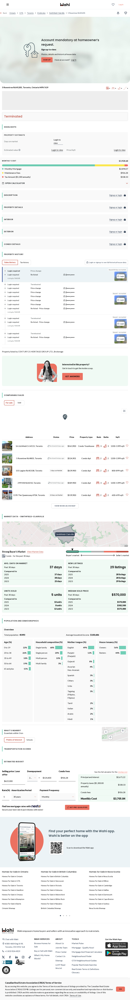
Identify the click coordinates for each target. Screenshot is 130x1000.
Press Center (61, 952)
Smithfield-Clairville (56, 13)
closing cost (122, 772)
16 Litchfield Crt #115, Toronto (29, 446)
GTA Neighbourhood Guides (84, 960)
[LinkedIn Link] (16, 957)
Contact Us (60, 956)
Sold (19, 403)
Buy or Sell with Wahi (43, 951)
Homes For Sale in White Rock (53, 899)
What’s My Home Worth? (42, 957)
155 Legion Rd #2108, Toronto (29, 470)
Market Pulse (78, 943)
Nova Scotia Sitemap (97, 908)
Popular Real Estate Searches (84, 965)
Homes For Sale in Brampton (13, 899)
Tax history (24, 262)
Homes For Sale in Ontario (12, 876)
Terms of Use (75, 995)
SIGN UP (47, 60)
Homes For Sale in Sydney (99, 904)
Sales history (10, 262)
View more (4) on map (65, 506)
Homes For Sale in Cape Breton (101, 899)
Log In (73, 60)
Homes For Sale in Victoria (51, 885)
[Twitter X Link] (3, 957)
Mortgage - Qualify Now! (83, 947)
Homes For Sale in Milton (99, 881)
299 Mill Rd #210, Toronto (29, 483)
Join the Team (61, 947)
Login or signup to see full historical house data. (108, 262)
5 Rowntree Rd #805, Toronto (29, 458)
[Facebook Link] (10, 957)
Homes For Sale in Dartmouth (100, 895)
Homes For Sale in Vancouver (52, 881)
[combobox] (13, 796)
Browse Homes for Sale (42, 945)
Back (5, 13)
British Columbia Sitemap (51, 908)
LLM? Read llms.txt (60, 966)
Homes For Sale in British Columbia (54, 876)
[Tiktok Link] (29, 957)
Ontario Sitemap (8, 908)
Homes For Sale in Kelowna (51, 890)
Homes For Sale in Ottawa (12, 895)
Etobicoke (41, 13)
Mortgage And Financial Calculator (87, 952)
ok (120, 989)
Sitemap (59, 960)
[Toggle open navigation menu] (7, 4)
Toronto (30, 13)
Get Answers (72, 376)
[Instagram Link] (23, 957)
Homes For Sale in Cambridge (100, 885)
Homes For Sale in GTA (11, 881)
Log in (121, 4)
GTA (21, 13)
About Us (59, 943)
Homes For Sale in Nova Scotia (101, 876)
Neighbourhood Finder (82, 956)
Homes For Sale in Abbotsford (53, 895)
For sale (9, 403)
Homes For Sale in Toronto (12, 885)
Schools (30, 740)
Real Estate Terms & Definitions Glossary (85, 971)
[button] (19, 150)
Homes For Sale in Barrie (11, 904)
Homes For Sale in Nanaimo (51, 904)
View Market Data (35, 551)
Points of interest (14, 740)
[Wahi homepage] (65, 4)
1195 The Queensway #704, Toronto (29, 495)
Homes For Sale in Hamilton (12, 890)
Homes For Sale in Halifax (99, 890)
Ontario (12, 13)
